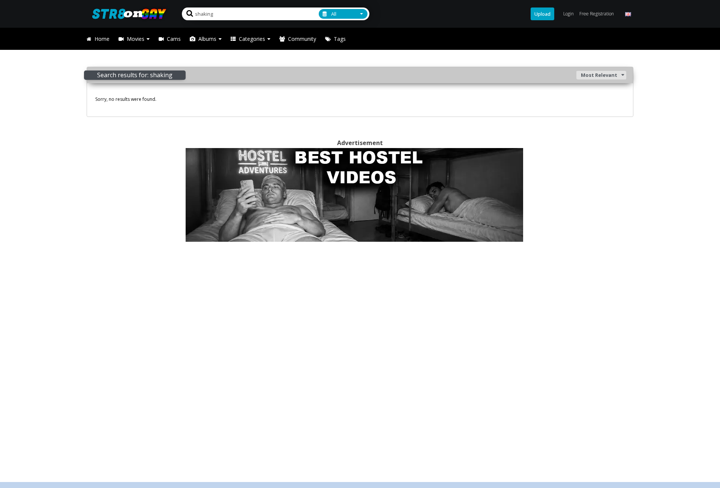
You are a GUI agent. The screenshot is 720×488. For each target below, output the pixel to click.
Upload (542, 13)
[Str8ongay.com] (131, 13)
